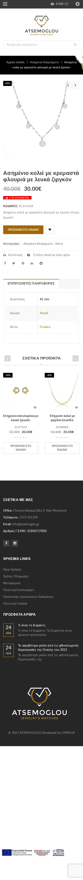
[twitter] (13, 263)
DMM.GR (68, 732)
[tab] (31, 283)
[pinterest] (23, 263)
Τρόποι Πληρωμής (16, 576)
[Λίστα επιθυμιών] (50, 229)
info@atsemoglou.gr (25, 524)
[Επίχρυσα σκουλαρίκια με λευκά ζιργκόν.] (20, 392)
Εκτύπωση (15, 255)
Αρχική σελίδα (15, 62)
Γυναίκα (45, 327)
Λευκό (44, 313)
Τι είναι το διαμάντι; (32, 625)
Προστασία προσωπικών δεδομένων (28, 596)
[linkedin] (32, 263)
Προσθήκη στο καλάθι (23, 230)
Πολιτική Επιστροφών (18, 590)
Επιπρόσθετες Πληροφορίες (31, 283)
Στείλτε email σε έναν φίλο (51, 255)
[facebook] (5, 263)
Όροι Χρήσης (12, 569)
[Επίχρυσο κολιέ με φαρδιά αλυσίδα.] (62, 392)
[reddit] (41, 263)
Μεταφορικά (12, 583)
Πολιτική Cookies (15, 603)
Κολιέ (59, 243)
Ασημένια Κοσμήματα (44, 62)
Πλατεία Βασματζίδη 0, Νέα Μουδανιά (40, 510)
